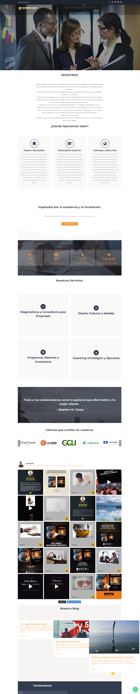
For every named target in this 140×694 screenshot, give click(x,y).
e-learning (38, 628)
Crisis (39, 626)
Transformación (129, 663)
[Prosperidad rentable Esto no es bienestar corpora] (82, 534)
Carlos (23, 626)
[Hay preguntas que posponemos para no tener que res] (56, 482)
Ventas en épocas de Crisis (76, 629)
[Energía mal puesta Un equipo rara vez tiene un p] (56, 560)
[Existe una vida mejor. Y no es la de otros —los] (30, 586)
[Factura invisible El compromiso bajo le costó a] (56, 508)
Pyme (41, 630)
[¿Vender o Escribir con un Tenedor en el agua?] (114, 637)
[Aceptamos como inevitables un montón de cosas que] (56, 534)
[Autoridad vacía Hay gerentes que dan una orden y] (109, 560)
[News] (82, 508)
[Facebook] (109, 2)
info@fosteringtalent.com (24, 2)
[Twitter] (115, 2)
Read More (23, 636)
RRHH (87, 647)
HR (28, 630)
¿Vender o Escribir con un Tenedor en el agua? (112, 637)
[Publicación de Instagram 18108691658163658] (30, 482)
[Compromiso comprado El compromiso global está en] (30, 534)
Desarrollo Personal (130, 660)
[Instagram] (112, 2)
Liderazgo (32, 630)
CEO (30, 626)
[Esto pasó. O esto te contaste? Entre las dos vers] (109, 586)
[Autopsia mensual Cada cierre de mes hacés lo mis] (82, 586)
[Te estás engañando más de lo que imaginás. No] (82, 560)
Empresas (50, 628)
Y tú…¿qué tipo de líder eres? (33, 624)
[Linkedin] (121, 2)
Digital (34, 628)
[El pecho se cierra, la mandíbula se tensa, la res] (109, 508)
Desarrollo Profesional (26, 628)
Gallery (81, 629)
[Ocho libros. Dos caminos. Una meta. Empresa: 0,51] (109, 482)
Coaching (34, 626)
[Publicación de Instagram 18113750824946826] (56, 586)
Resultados (47, 630)
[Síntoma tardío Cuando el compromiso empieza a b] (82, 482)
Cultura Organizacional (47, 626)
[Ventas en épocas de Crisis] (78, 629)
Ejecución (44, 628)
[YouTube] (118, 2)
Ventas (21, 632)
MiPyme (37, 630)
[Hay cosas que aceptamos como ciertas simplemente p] (30, 560)
